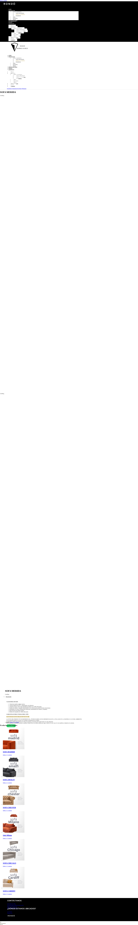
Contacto (11, 23)
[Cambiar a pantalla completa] (2, 923)
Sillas (15, 33)
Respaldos (16, 34)
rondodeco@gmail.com (15, 905)
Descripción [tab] (8, 696)
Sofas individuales (21, 29)
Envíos (10, 22)
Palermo (9, 913)
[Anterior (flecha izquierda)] (0, 924)
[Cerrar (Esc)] (4, 923)
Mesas (15, 36)
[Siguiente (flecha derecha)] (2, 924)
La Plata (9, 911)
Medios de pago (12, 20)
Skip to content (3, 0)
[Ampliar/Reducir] (0, 923)
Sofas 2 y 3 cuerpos (21, 31)
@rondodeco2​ (12, 907)
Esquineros (18, 15)
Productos (11, 10)
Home (10, 9)
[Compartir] (3, 923)
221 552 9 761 (11, 904)
